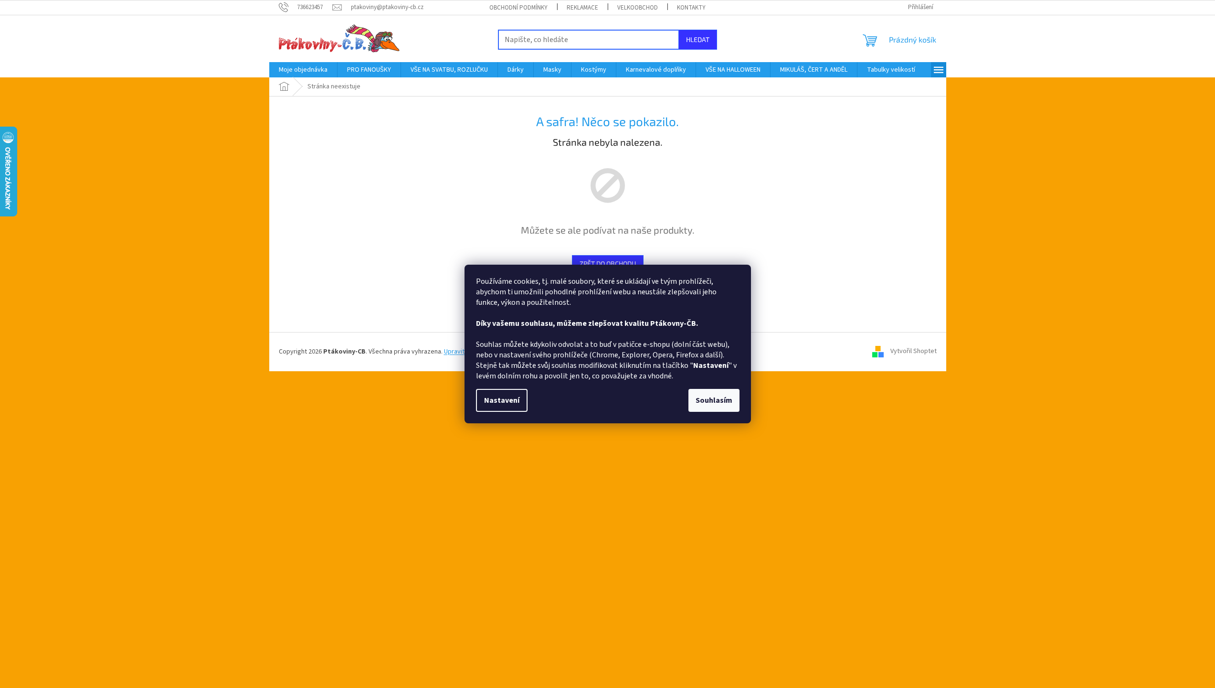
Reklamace (582, 7)
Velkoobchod (637, 7)
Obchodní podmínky (518, 7)
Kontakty (691, 7)
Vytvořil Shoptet (913, 351)
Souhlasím (714, 400)
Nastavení (501, 400)
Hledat (697, 39)
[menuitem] (303, 69)
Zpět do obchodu (608, 263)
